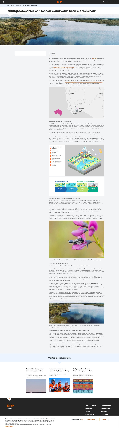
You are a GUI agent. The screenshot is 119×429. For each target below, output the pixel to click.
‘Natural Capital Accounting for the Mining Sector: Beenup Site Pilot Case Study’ (84, 82)
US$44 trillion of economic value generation (63, 67)
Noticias (12, 5)
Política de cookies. (9, 426)
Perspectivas (18, 5)
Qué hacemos (106, 406)
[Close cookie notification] (115, 418)
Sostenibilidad (106, 409)
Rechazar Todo (91, 419)
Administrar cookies (76, 419)
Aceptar (104, 419)
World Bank (94, 58)
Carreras (88, 411)
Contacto (104, 414)
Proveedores (89, 414)
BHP (8, 5)
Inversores (89, 409)
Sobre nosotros (90, 406)
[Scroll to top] (9, 399)
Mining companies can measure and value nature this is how (30, 5)
